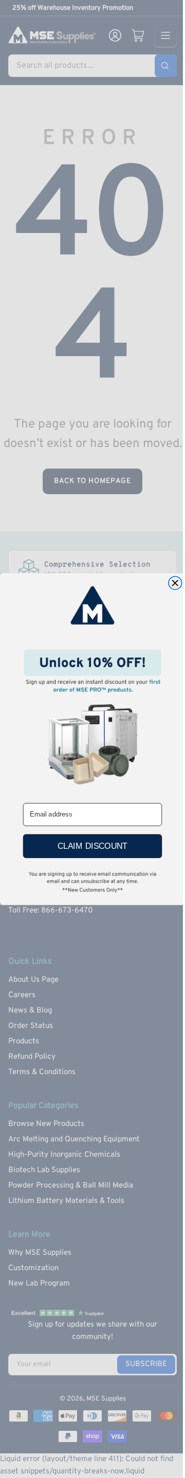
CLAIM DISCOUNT (92, 846)
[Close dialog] (175, 583)
